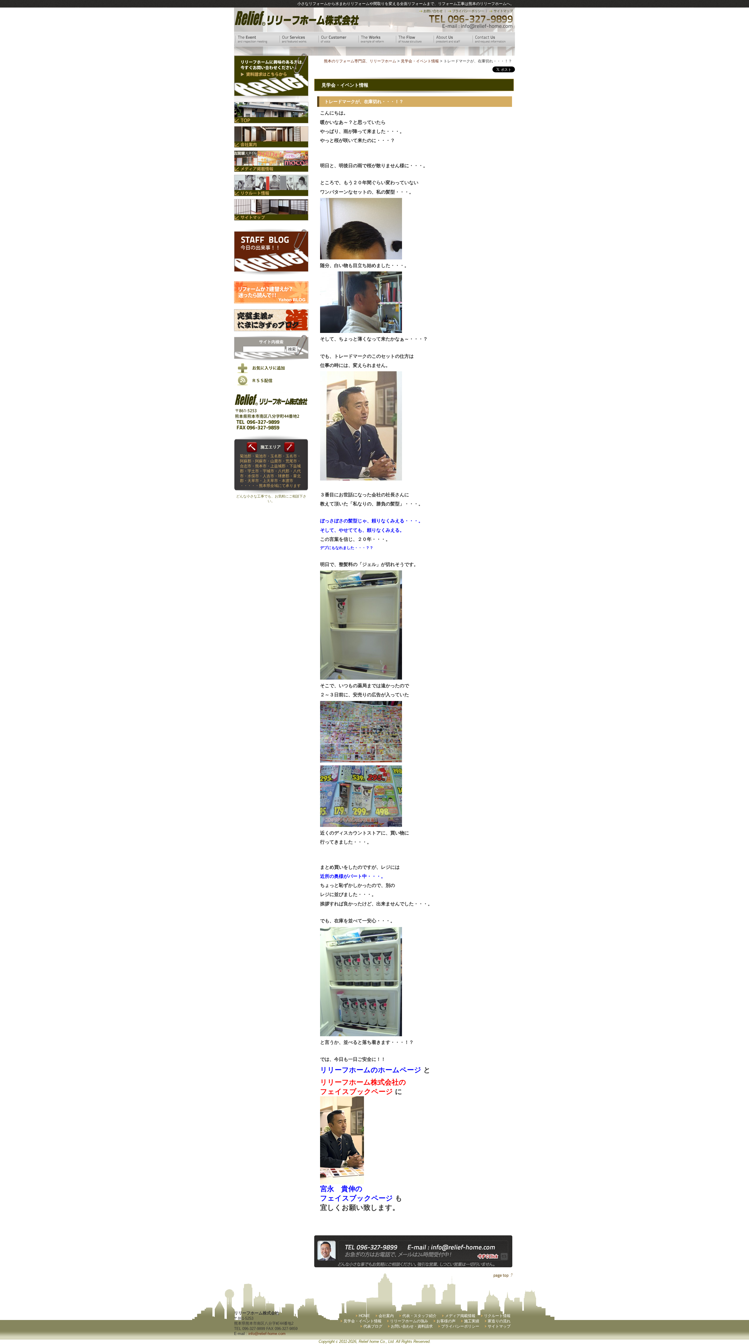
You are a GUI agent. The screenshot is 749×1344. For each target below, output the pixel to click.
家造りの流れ (499, 1321)
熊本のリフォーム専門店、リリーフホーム (360, 61)
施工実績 (471, 1321)
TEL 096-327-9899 (470, 19)
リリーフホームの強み (409, 1321)
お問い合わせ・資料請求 (412, 1326)
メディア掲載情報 (460, 1316)
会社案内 (386, 1316)
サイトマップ (499, 1326)
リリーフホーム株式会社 (296, 18)
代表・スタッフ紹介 (419, 1316)
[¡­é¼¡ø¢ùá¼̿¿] (342, 1179)
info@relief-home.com (267, 1333)
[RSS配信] (271, 384)
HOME (364, 1316)
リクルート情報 (497, 1316)
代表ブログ (372, 1326)
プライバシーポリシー (460, 1326)
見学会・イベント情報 (362, 1321)
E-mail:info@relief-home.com (477, 26)
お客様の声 (446, 1321)
